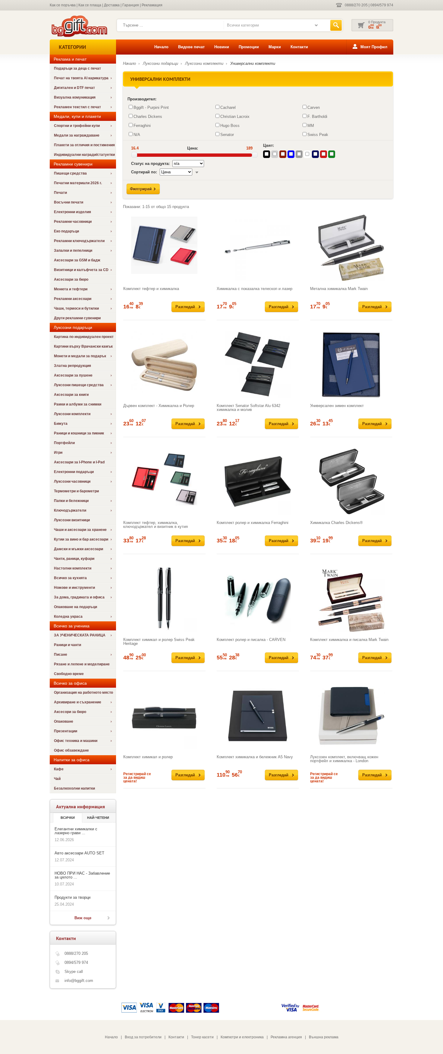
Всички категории (243, 25)
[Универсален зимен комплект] (351, 364)
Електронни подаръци (74, 472)
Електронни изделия (72, 212)
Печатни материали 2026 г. (78, 183)
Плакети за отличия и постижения (84, 145)
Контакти (299, 47)
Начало (161, 47)
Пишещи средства (70, 173)
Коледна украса (68, 616)
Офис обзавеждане (71, 750)
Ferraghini (142, 125)
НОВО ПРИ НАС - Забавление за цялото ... (82, 875)
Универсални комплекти (252, 63)
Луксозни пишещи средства (79, 385)
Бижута (61, 423)
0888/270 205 (356, 5)
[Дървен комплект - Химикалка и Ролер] (164, 364)
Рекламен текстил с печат (77, 107)
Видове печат (191, 47)
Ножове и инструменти (74, 587)
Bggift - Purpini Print (151, 107)
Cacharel (228, 107)
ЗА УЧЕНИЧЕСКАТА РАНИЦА (79, 635)
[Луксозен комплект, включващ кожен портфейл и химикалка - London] (351, 716)
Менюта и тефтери (70, 289)
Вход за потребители (143, 1037)
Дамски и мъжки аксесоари (78, 549)
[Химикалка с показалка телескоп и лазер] (258, 247)
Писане (60, 654)
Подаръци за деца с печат (77, 68)
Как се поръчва (63, 5)
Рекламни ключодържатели (79, 241)
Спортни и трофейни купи (77, 126)
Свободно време (69, 674)
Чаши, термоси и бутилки (76, 308)
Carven (313, 107)
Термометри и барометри (76, 491)
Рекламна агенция (286, 1037)
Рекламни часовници (73, 221)
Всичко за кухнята (70, 578)
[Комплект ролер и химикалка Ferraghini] (258, 481)
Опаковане (63, 721)
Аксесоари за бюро (71, 279)
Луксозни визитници (72, 520)
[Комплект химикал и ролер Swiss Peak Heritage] (164, 598)
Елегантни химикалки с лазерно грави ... (76, 831)
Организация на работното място (83, 692)
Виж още (82, 918)
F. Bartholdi (317, 116)
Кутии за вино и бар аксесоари (81, 539)
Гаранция (130, 5)
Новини (221, 47)
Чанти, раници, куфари (74, 559)
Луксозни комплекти (72, 414)
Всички (68, 817)
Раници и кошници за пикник (79, 433)
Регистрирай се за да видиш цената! (137, 777)
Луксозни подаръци (160, 63)
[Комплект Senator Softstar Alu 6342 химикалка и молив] (258, 364)
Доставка (112, 5)
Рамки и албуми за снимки (77, 404)
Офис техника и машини (75, 741)
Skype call (73, 971)
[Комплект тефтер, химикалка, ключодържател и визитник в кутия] (164, 481)
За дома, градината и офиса (79, 597)
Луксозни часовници (72, 481)
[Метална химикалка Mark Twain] (351, 247)
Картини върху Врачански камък (83, 346)
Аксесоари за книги (71, 395)
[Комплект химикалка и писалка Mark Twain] (351, 598)
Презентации (65, 731)
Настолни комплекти (72, 568)
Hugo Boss (230, 125)
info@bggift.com (78, 980)
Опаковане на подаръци (75, 607)
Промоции (249, 47)
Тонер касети (202, 1037)
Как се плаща (89, 5)
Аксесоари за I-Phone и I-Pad (79, 462)
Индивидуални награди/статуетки (84, 155)
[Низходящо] (196, 172)
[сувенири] (79, 36)
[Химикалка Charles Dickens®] (351, 481)
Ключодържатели (70, 510)
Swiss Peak (317, 134)
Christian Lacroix (235, 116)
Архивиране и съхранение (77, 702)
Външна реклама (323, 1037)
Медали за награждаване (76, 135)
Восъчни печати (68, 202)
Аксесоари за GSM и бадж (77, 260)
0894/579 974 (381, 5)
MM (310, 125)
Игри (58, 452)
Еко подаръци (66, 231)
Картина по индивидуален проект (84, 337)
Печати (60, 193)
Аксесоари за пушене (73, 375)
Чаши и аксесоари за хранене (80, 530)
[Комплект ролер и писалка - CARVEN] (258, 598)
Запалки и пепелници (73, 250)
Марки (275, 47)
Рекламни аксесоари (72, 299)
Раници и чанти (67, 645)
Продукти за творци (72, 897)
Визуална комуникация (75, 97)
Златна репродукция (72, 366)
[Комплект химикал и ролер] (164, 716)
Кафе (59, 769)
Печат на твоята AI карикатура (81, 78)
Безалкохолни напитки (74, 788)
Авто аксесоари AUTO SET (79, 853)
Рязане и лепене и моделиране (82, 664)
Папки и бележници (71, 501)
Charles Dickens (148, 116)
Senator (227, 134)
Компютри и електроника (242, 1037)
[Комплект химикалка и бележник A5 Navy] (258, 716)
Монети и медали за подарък (80, 356)
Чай (57, 779)
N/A (137, 134)
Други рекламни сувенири (77, 318)
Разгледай (185, 307)
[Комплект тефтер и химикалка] (164, 247)
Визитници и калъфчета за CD (81, 270)
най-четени (98, 817)
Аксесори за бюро (70, 712)
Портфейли (64, 443)
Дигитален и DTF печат (74, 88)
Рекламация (152, 5)
